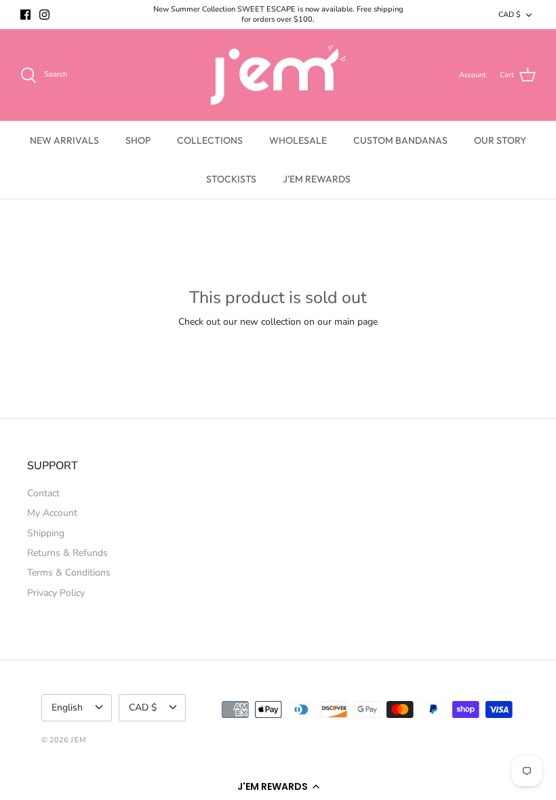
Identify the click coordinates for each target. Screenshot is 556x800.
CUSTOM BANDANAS (400, 140)
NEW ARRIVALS (64, 140)
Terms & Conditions (69, 572)
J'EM (78, 740)
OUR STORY (500, 140)
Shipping (45, 533)
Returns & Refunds (67, 552)
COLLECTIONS (210, 140)
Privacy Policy (56, 592)
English (67, 707)
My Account (52, 512)
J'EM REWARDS (317, 179)
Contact (43, 493)
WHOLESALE (298, 140)
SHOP (138, 140)
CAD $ (509, 14)
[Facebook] (25, 14)
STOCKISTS (231, 179)
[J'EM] (278, 75)
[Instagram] (44, 14)
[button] (278, 786)
